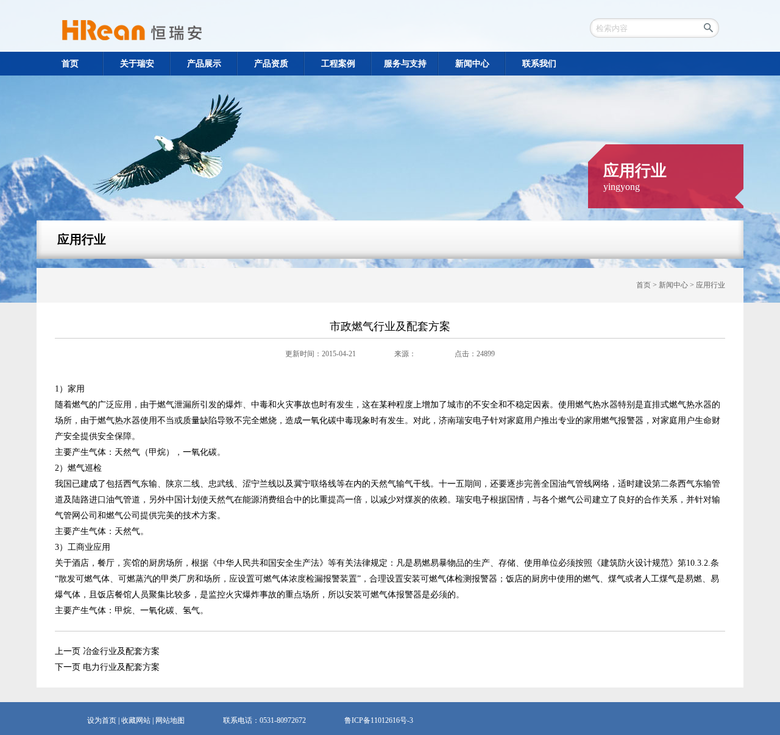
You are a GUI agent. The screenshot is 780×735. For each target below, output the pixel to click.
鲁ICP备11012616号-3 (378, 720)
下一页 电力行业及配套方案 (107, 667)
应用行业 (81, 239)
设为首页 (101, 720)
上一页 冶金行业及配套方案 (107, 651)
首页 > (647, 285)
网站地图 (170, 720)
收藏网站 (136, 720)
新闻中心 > (677, 285)
